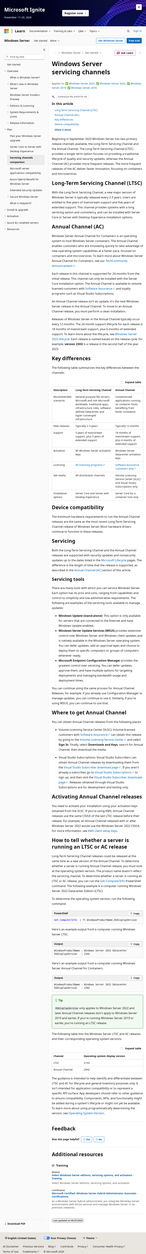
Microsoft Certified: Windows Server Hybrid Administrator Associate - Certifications (95, 1195)
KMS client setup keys (102, 831)
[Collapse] (44, 50)
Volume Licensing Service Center (102, 740)
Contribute (67, 1246)
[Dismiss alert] (139, 7)
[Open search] (128, 31)
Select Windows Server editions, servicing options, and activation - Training (93, 1177)
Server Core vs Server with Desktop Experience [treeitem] (25, 149)
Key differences (64, 119)
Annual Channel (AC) (67, 115)
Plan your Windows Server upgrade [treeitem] (25, 138)
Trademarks (30, 1251)
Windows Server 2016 (84, 87)
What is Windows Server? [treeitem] (25, 77)
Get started (91, 52)
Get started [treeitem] (13, 64)
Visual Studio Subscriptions (113, 772)
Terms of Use (10, 1251)
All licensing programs (89, 465)
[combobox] (24, 57)
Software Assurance (98, 289)
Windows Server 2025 (82, 83)
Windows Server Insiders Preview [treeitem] (25, 97)
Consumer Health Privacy (108, 1246)
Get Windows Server (110, 40)
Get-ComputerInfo (112, 881)
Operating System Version (86, 1113)
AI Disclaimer (11, 1246)
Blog (51, 1246)
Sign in (137, 31)
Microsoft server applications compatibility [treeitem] (25, 171)
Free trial (134, 40)
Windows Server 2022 (112, 83)
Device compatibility (67, 124)
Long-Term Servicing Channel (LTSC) (76, 110)
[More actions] (140, 53)
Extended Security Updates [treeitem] (26, 190)
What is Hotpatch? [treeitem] (21, 203)
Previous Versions (33, 1246)
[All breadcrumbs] (55, 53)
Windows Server (71, 52)
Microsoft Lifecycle (113, 560)
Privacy (82, 1246)
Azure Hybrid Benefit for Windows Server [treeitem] (24, 181)
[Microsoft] (6, 31)
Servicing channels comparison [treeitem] (21, 160)
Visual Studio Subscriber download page (91, 767)
